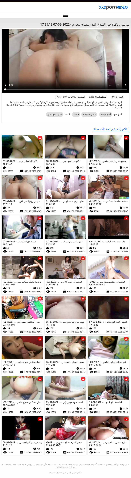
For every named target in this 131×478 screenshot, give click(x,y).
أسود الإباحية (106, 114)
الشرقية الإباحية (89, 114)
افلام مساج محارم (54, 114)
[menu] (65, 15)
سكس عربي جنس (74, 472)
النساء (76, 114)
